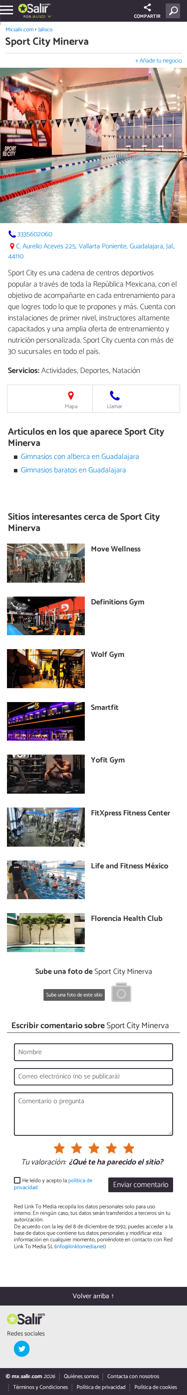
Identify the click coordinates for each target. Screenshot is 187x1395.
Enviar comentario (140, 1185)
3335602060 (34, 234)
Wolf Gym (107, 655)
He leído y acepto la (53, 1184)
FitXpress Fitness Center (130, 813)
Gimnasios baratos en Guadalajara (73, 470)
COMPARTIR (147, 16)
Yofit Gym (108, 760)
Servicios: (24, 370)
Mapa (71, 406)
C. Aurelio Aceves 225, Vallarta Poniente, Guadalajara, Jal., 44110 (91, 251)
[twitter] (22, 1348)
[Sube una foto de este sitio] (121, 994)
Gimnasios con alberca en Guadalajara (80, 457)
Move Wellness (115, 549)
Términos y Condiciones (40, 1387)
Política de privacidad (101, 1387)
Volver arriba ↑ (93, 1296)
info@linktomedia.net (80, 1246)
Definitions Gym (117, 602)
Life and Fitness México (129, 866)
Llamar (114, 406)
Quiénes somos (81, 1376)
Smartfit (105, 708)
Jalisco (45, 29)
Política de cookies (155, 1387)
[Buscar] (174, 10)
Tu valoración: (43, 1162)
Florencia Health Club (127, 919)
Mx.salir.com (19, 29)
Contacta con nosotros (133, 1376)
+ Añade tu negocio (158, 61)
